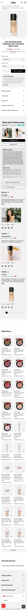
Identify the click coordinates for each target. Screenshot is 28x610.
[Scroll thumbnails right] (23, 133)
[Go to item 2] (17, 133)
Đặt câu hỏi (13, 144)
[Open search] (3, 187)
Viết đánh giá (13, 140)
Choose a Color (5, 56)
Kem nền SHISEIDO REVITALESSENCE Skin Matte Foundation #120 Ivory (19, 542)
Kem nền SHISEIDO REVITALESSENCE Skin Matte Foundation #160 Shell (6, 521)
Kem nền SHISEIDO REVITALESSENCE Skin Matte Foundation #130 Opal (6, 542)
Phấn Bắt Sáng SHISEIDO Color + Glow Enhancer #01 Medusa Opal (6, 435)
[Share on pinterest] (9, 228)
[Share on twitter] (6, 228)
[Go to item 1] (7, 133)
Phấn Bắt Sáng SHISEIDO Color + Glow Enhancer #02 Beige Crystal (19, 414)
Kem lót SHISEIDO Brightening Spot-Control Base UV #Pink (6, 456)
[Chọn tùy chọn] (11, 345)
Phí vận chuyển (13, 51)
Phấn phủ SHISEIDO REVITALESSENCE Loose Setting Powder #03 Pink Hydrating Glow (6, 477)
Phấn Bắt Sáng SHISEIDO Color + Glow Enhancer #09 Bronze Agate (6, 350)
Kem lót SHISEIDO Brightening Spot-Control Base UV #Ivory (19, 456)
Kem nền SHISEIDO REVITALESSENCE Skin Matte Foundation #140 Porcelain (19, 521)
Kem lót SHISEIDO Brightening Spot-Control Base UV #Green (17, 435)
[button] (1, 2)
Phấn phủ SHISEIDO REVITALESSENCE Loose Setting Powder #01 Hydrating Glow (6, 499)
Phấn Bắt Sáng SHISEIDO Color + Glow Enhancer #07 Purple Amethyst (6, 372)
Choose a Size (5, 63)
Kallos (19, 609)
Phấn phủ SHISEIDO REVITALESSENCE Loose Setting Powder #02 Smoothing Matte (18, 476)
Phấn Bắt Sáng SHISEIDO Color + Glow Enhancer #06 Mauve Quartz (19, 372)
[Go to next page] (23, 313)
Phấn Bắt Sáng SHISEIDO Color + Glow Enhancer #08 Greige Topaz (19, 350)
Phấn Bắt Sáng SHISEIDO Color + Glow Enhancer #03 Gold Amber (6, 414)
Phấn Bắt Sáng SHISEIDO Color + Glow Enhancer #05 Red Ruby (7, 392)
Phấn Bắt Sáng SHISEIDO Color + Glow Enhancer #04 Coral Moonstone (19, 393)
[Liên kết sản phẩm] (7, 345)
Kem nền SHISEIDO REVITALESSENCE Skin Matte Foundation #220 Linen (19, 499)
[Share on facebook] (2, 228)
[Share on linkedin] (12, 228)
